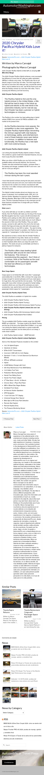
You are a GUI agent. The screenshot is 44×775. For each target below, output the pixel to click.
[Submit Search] (11, 2)
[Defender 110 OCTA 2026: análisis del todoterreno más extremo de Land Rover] (6, 694)
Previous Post (8, 419)
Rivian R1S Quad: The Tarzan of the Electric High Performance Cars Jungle (25, 672)
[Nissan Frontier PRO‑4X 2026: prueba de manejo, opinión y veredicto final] (15, 689)
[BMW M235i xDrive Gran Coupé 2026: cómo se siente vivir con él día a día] (6, 689)
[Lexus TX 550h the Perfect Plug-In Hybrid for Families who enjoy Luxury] (6, 700)
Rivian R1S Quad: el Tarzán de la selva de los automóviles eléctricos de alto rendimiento (26, 664)
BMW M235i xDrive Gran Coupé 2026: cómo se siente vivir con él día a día (25, 648)
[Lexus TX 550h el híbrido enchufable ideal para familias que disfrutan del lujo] (32, 694)
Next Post (36, 419)
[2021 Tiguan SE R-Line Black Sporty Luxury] (32, 598)
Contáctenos (9, 762)
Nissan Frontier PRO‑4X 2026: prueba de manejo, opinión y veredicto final (24, 656)
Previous (4, 612)
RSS (6, 719)
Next (40, 612)
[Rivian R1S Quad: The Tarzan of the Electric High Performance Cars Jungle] (32, 689)
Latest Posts (20, 427)
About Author (8, 427)
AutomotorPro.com (13, 57)
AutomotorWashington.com (22, 5)
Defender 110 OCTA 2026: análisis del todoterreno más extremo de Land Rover (24, 680)
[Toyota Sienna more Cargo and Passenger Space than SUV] (11, 598)
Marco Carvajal (9, 54)
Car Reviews (24, 54)
